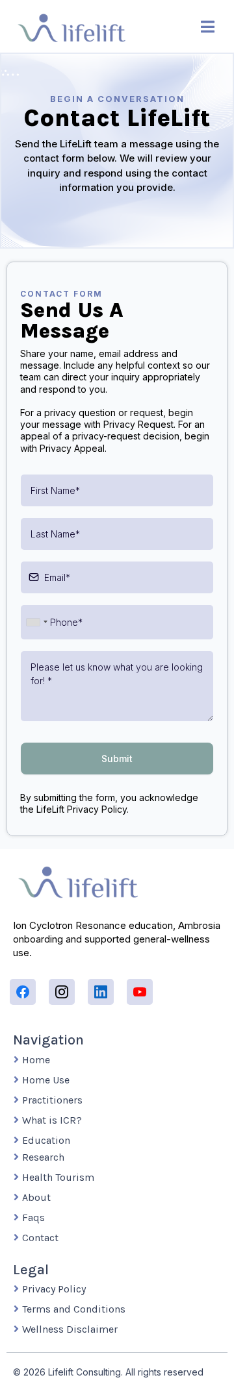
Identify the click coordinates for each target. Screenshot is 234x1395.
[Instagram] (62, 992)
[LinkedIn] (101, 992)
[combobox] (36, 622)
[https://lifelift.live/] (71, 27)
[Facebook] (23, 992)
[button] (207, 28)
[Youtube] (140, 992)
